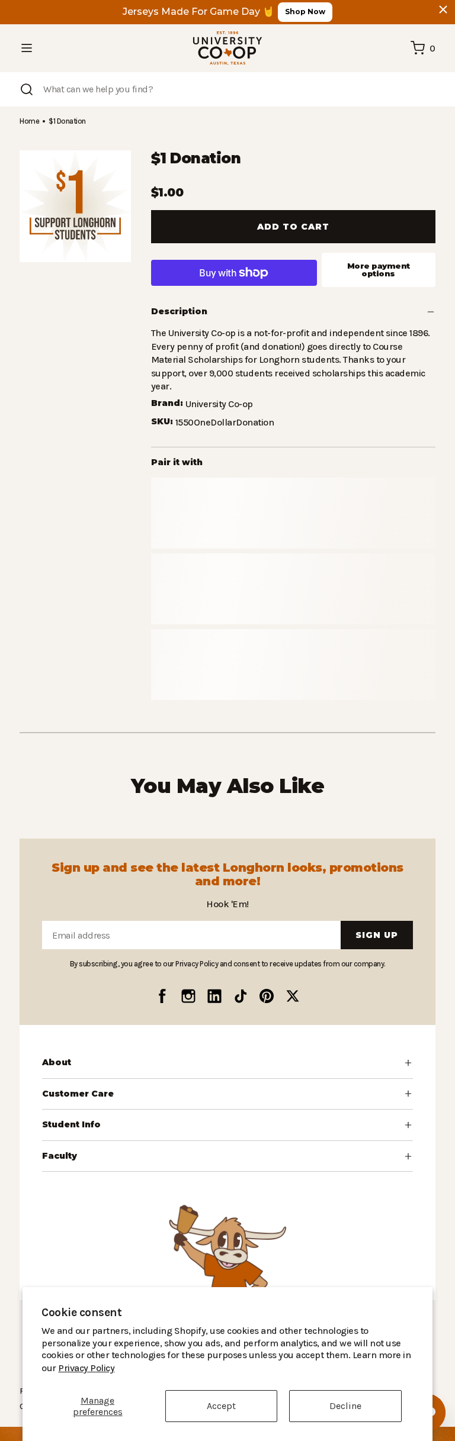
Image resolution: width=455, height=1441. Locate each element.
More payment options (378, 269)
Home (29, 121)
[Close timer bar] (443, 9)
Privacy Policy (364, 1368)
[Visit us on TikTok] (240, 995)
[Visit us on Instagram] (188, 995)
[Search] (27, 89)
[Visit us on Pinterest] (266, 995)
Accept (221, 1405)
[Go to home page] (227, 48)
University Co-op (218, 391)
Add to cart (293, 226)
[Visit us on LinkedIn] (214, 995)
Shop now (305, 11)
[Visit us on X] (293, 995)
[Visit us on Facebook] (162, 995)
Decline (345, 1405)
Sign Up (376, 935)
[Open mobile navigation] (27, 48)
